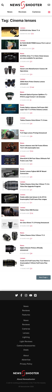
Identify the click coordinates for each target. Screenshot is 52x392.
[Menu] (49, 12)
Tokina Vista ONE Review (29, 210)
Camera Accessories (26, 346)
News (9, 12)
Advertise (26, 360)
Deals (26, 350)
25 (32, 151)
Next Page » (43, 277)
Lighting (26, 337)
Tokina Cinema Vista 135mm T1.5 (32, 235)
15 (32, 213)
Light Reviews (26, 341)
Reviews (22, 12)
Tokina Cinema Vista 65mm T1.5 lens (33, 120)
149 (32, 87)
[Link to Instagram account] (26, 295)
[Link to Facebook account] (21, 295)
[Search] (2, 5)
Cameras (36, 12)
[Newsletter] (49, 5)
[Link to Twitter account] (16, 295)
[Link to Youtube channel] (30, 295)
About (26, 355)
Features (26, 315)
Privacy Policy (26, 364)
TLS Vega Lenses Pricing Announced (33, 133)
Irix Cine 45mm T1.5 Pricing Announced (34, 223)
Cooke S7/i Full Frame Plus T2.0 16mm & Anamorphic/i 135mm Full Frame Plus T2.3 (35, 263)
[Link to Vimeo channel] (35, 295)
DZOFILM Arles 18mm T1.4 (30, 30)
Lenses (22, 28)
